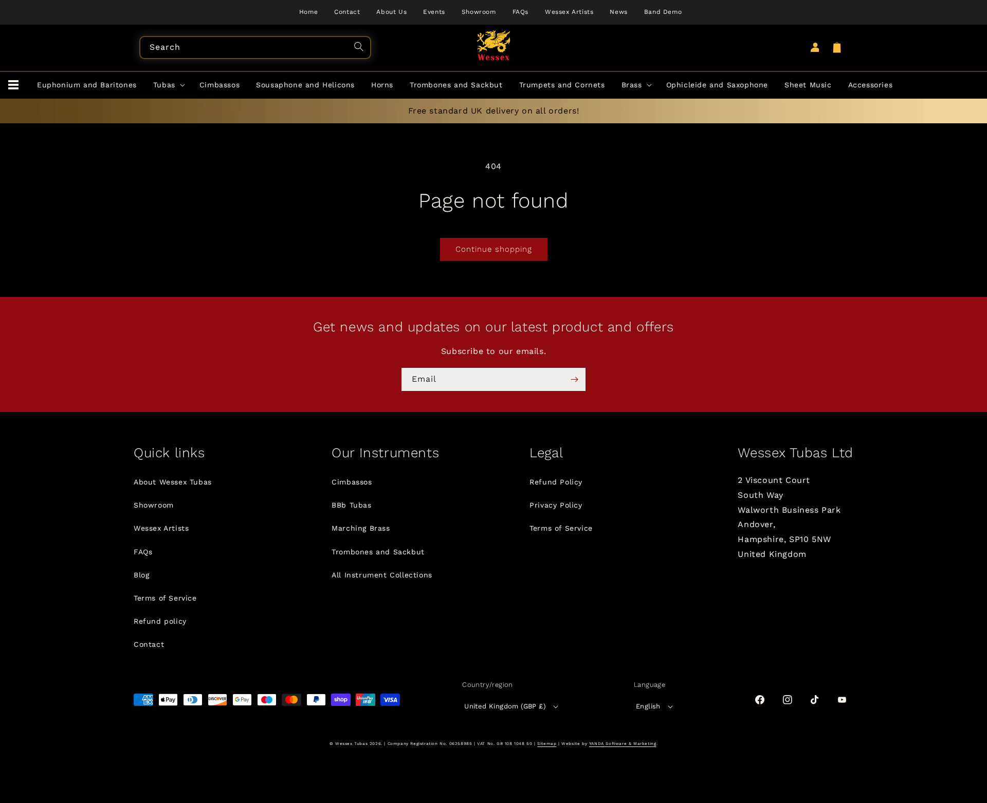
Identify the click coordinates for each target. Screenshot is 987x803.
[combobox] (255, 47)
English (648, 706)
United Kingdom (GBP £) (505, 706)
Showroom (154, 505)
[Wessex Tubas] (493, 45)
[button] (13, 85)
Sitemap (546, 743)
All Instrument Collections (382, 575)
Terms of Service (165, 598)
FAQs (143, 552)
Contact (149, 644)
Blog (141, 575)
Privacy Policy (555, 505)
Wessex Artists (161, 528)
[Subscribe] (574, 379)
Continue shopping (493, 249)
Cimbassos (352, 482)
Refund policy (160, 621)
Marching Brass (361, 528)
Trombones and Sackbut (378, 552)
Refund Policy (555, 482)
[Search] (360, 47)
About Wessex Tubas (173, 482)
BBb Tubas (351, 505)
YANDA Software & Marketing (622, 743)
